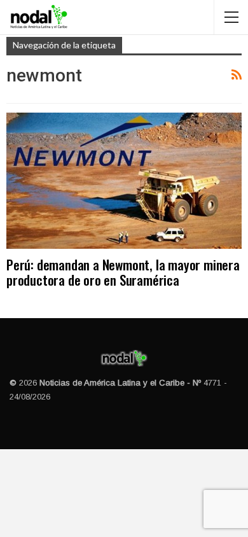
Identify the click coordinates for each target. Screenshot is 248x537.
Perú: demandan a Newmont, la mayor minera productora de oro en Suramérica (123, 272)
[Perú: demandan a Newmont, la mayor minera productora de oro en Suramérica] (124, 181)
